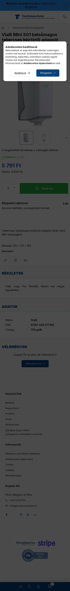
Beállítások (20, 73)
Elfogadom (46, 73)
